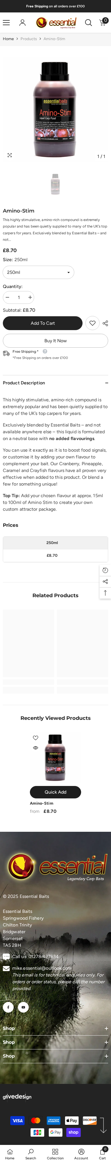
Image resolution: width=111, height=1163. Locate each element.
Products (28, 38)
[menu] (6, 22)
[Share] (104, 323)
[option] (55, 109)
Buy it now (55, 340)
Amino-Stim (41, 803)
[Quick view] (35, 748)
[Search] (88, 22)
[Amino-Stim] (55, 757)
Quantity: (12, 286)
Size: (15, 259)
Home (8, 38)
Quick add (55, 792)
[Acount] (22, 22)
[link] (92, 323)
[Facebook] (8, 1007)
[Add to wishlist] (35, 738)
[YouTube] (23, 1007)
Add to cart (43, 323)
